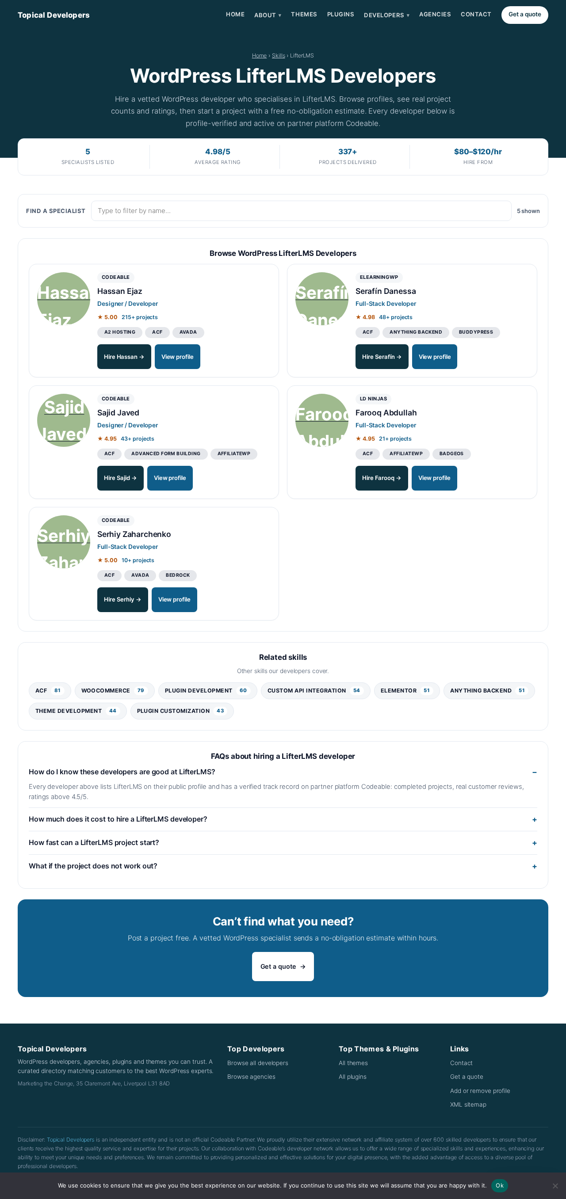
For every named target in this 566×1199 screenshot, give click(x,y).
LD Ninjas (373, 399)
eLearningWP (379, 277)
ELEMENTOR (405, 690)
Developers (386, 15)
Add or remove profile (480, 1090)
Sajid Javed (118, 412)
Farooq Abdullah (386, 412)
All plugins (353, 1076)
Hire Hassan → (124, 356)
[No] (555, 1185)
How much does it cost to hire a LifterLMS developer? (118, 819)
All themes (353, 1062)
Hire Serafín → (382, 356)
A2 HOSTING (119, 332)
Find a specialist (56, 210)
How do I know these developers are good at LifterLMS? (122, 771)
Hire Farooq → (382, 477)
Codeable (116, 277)
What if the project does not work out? (93, 865)
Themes (304, 14)
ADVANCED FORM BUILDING (165, 454)
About (267, 15)
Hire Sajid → (120, 477)
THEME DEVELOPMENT (76, 711)
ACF (157, 332)
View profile (177, 356)
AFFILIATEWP (234, 454)
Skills (278, 55)
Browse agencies (251, 1076)
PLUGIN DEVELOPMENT (206, 690)
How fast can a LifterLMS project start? (94, 842)
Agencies (435, 14)
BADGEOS (452, 454)
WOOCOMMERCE (113, 690)
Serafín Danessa (386, 291)
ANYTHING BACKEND (416, 332)
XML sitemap (468, 1104)
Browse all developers (257, 1062)
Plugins (341, 14)
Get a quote (525, 14)
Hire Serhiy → (123, 599)
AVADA (188, 332)
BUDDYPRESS (476, 332)
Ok (500, 1185)
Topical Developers (54, 15)
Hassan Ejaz (119, 291)
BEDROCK (178, 575)
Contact (476, 14)
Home (235, 14)
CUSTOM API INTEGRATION (314, 690)
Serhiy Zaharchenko (134, 534)
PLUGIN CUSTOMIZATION (180, 711)
